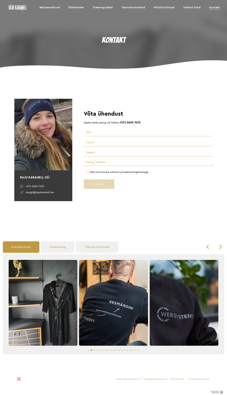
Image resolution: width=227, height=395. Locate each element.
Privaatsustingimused (199, 379)
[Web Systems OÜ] (221, 392)
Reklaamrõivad (50, 7)
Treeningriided (103, 7)
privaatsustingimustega (134, 172)
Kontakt (214, 7)
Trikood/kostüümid (97, 247)
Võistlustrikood (164, 7)
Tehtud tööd (192, 7)
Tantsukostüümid (133, 7)
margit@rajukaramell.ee (155, 379)
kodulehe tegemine (215, 392)
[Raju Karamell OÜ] (18, 11)
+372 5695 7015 (129, 122)
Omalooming (57, 247)
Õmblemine (76, 7)
